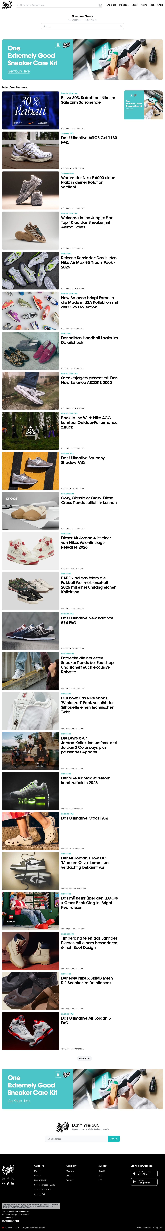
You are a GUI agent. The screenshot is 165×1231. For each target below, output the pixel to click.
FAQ (100, 1175)
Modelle (37, 1175)
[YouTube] (3, 1183)
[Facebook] (8, 1179)
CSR (100, 1180)
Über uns (70, 1171)
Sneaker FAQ (39, 1194)
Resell (135, 5)
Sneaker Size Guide (42, 1189)
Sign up (114, 1139)
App (152, 5)
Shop (160, 5)
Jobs (68, 1175)
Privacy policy (158, 1228)
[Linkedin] (12, 1183)
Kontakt (102, 1171)
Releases (123, 5)
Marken (37, 1171)
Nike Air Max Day (41, 1180)
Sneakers (111, 5)
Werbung (70, 1180)
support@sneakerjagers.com (18, 1211)
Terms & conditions (144, 1228)
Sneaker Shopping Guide (44, 1185)
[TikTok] (8, 1183)
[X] (12, 1179)
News (144, 5)
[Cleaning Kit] (82, 59)
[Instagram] (3, 1179)
